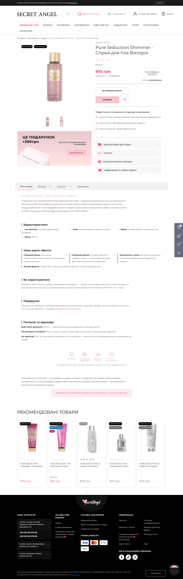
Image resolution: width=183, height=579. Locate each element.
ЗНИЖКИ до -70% (29, 25)
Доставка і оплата (127, 527)
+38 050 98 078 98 (28, 532)
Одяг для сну (101, 25)
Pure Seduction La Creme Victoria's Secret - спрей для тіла (90, 465)
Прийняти (156, 573)
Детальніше (72, 3)
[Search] (68, 14)
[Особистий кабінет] (178, 253)
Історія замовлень (63, 527)
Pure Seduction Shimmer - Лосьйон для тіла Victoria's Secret (31, 465)
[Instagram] (135, 557)
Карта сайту (124, 544)
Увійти (58, 523)
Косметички (81, 25)
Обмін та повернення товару (94, 525)
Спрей (44, 38)
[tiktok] (128, 557)
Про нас (122, 520)
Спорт (135, 25)
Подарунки (121, 25)
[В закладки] (125, 99)
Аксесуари (25, 31)
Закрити (160, 3)
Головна (21, 38)
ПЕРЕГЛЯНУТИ (76, 153)
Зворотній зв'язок (89, 520)
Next (95, 492)
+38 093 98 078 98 (28, 536)
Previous (87, 492)
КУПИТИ (107, 100)
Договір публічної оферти (152, 528)
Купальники (151, 25)
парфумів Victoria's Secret (68, 309)
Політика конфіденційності (152, 521)
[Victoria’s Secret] (152, 73)
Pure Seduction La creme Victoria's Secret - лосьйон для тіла (149, 465)
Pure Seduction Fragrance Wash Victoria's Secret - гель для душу (119, 465)
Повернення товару (90, 529)
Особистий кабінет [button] (147, 14)
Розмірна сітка (150, 534)
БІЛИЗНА (48, 25)
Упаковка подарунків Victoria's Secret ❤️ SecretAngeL (129, 537)
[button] (167, 14)
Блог (146, 544)
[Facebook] (121, 557)
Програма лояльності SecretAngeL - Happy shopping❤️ (65, 534)
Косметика (63, 25)
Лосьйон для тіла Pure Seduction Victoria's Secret (60, 465)
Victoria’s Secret (155, 80)
